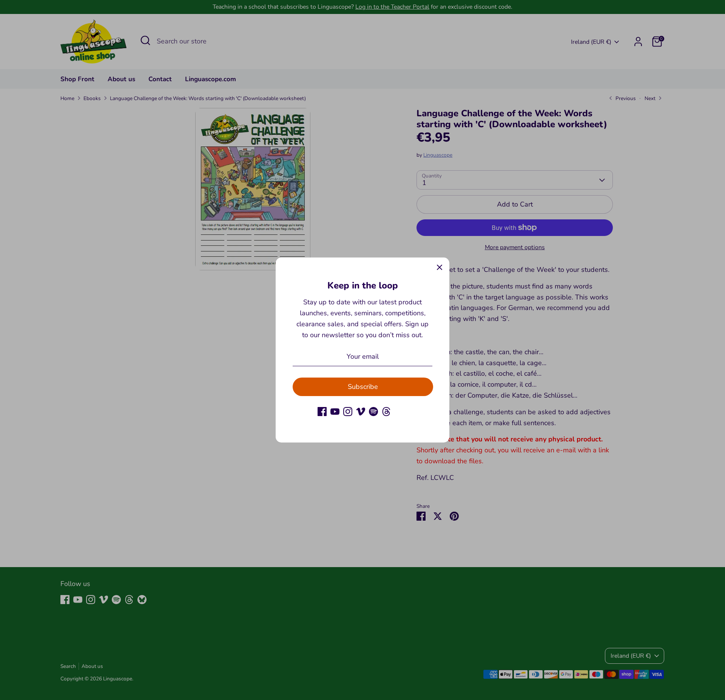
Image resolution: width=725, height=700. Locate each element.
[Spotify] (373, 411)
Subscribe (363, 386)
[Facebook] (322, 411)
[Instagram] (347, 411)
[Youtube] (334, 411)
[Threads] (386, 411)
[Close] (439, 267)
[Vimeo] (360, 411)
